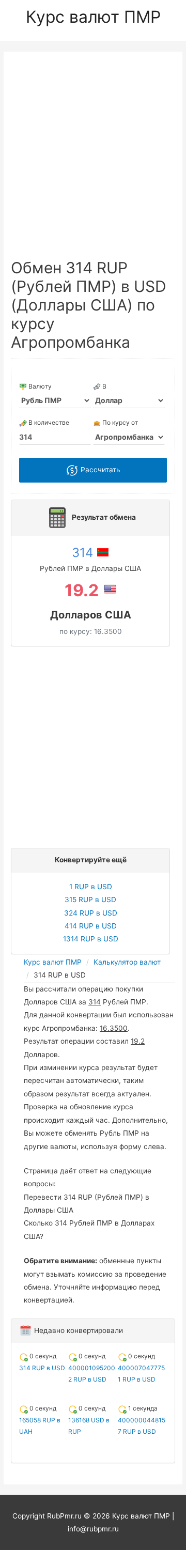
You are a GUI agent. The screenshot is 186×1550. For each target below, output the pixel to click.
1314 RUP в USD (90, 939)
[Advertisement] (93, 160)
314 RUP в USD (42, 1368)
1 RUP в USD (90, 886)
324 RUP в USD (90, 913)
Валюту (39, 386)
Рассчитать (99, 470)
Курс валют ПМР (93, 17)
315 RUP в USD (90, 899)
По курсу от (119, 422)
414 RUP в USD (91, 926)
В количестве (48, 422)
